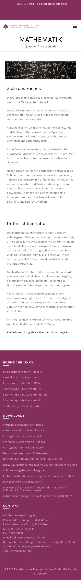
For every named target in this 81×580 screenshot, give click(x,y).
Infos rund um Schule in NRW (21, 383)
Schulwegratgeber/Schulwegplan (24, 470)
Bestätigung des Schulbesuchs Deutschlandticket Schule (40, 464)
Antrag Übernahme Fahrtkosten (23, 447)
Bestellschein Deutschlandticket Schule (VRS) (32, 459)
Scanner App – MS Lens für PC (22, 389)
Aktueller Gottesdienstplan (20, 377)
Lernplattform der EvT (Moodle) (23, 371)
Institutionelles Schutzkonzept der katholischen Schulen (39, 476)
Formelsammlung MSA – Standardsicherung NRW (38, 332)
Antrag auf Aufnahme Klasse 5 (22, 436)
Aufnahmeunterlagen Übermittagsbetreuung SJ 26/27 (37, 496)
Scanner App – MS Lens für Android (25, 394)
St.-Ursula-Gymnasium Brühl (21, 406)
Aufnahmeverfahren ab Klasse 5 (23, 430)
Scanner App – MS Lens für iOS (22, 400)
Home (32, 46)
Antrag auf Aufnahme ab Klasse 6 (24, 442)
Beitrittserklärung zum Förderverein (26, 453)
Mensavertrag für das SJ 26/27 (22, 482)
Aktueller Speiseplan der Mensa (23, 424)
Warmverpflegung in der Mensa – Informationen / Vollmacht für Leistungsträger (34, 489)
